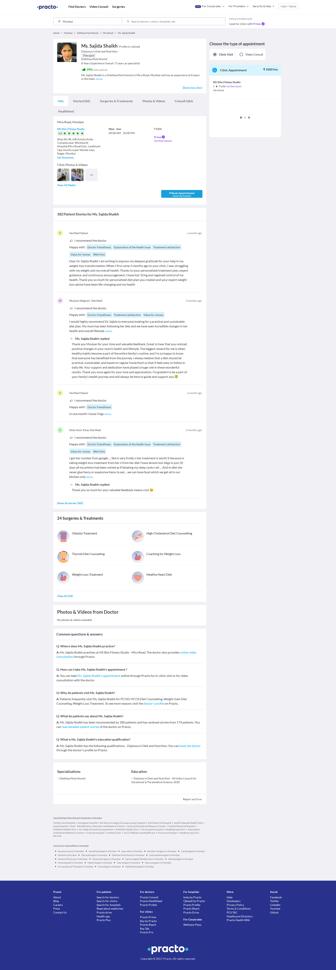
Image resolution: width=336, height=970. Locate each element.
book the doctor (190, 746)
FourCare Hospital (167, 832)
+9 (91, 174)
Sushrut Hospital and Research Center (146, 826)
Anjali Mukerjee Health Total (188, 822)
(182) (81, 101)
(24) (65, 596)
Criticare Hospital (95, 832)
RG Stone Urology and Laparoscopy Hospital (122, 822)
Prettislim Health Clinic (127, 829)
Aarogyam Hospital (87, 822)
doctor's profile (154, 703)
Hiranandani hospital (152, 829)
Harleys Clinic (114, 832)
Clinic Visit (226, 54)
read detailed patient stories (80, 727)
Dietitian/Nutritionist (73, 778)
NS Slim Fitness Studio (71, 129)
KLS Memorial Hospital (159, 822)
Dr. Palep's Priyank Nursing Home (96, 829)
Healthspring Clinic (175, 829)
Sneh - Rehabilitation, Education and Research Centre (97, 826)
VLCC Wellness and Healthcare (139, 832)
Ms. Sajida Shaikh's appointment (98, 675)
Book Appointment (183, 194)
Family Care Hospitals (64, 822)
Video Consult (254, 54)
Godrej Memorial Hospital (181, 826)
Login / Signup (288, 6)
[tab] (60, 101)
